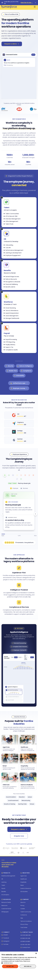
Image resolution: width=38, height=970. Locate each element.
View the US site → (27, 3)
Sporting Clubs (22, 804)
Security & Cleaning (9, 804)
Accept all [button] (10, 966)
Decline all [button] (27, 966)
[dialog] (19, 961)
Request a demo (10, 44)
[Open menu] (35, 7)
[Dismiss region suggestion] (35, 2)
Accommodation (11, 797)
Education (22, 797)
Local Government (13, 800)
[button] (19, 963)
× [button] (36, 953)
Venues (32, 804)
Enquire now (19, 836)
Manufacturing (26, 800)
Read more (26, 961)
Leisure (30, 797)
